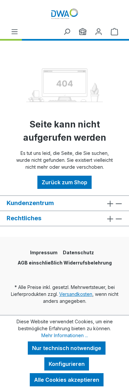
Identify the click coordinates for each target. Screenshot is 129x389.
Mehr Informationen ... (64, 335)
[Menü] (14, 31)
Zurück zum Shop (64, 182)
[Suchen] (67, 31)
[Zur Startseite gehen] (64, 13)
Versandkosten (75, 294)
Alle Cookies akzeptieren (66, 379)
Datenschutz (78, 252)
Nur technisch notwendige (66, 348)
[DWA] (83, 31)
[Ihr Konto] (99, 31)
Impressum (44, 252)
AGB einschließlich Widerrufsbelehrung (65, 262)
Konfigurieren (67, 364)
